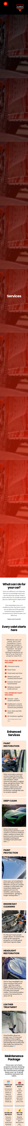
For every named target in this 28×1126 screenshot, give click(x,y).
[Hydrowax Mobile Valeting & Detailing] (20, 8)
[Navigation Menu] (5, 4)
